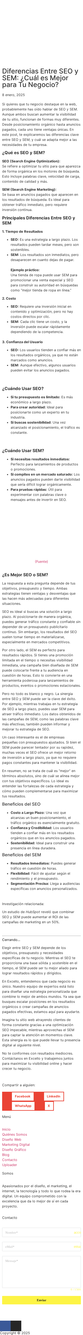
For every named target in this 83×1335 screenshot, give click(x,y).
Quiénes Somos (14, 1134)
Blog (5, 1155)
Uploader (9, 1165)
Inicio (6, 1129)
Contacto (9, 1160)
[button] (18, 1096)
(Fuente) (41, 561)
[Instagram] (16, 1326)
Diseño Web (11, 1139)
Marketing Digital (16, 1144)
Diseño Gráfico (14, 1149)
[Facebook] (5, 1326)
